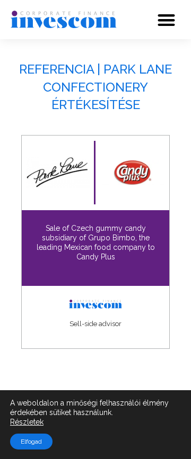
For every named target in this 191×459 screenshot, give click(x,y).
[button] (167, 20)
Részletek (27, 422)
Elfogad (31, 441)
